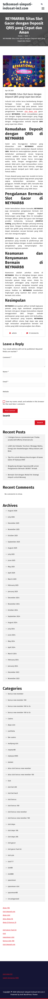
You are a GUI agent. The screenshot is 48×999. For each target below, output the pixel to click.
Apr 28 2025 (9, 91)
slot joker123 (7, 974)
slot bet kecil (13, 793)
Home (20, 36)
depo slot (11, 725)
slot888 (11, 874)
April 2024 (11, 647)
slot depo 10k (13, 830)
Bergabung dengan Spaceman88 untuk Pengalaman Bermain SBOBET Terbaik (23, 467)
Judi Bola (11, 731)
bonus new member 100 (17, 700)
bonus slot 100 (8, 941)
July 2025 (11, 554)
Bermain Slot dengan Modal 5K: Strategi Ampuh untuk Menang (23, 476)
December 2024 (13, 598)
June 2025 (11, 560)
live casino (12, 737)
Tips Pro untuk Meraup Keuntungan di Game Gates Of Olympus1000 (25, 458)
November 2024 (14, 604)
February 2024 (13, 660)
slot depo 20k (13, 837)
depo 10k (6, 908)
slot (4, 934)
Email (5, 382)
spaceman (12, 880)
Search (6, 415)
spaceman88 (13, 893)
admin (14, 333)
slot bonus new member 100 (19, 818)
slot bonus (12, 799)
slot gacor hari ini (14, 849)
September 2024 (14, 616)
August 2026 (12, 511)
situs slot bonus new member (19, 768)
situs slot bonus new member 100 (21, 775)
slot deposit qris (9, 912)
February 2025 (13, 585)
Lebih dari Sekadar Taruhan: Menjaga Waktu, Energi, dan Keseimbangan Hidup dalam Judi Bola (25, 448)
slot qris (11, 855)
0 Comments (34, 333)
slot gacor (12, 843)
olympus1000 (13, 756)
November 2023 (13, 678)
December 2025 (13, 523)
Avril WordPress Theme (29, 995)
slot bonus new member (17, 812)
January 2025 (13, 591)
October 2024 (13, 610)
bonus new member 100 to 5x (19, 712)
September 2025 (14, 542)
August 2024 (12, 622)
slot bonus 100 (13, 806)
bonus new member (15, 694)
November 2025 (13, 529)
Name (6, 372)
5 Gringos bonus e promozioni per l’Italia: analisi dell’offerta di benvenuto (24, 438)
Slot (26, 36)
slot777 (11, 862)
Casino (10, 719)
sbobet (10, 762)
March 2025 (12, 579)
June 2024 (11, 635)
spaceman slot (13, 886)
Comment (7, 357)
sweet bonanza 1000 (11, 978)
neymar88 (12, 750)
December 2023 (13, 672)
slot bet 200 (12, 787)
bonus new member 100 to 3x (19, 706)
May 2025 (11, 567)
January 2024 (13, 666)
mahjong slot (13, 743)
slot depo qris (31, 111)
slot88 (10, 868)
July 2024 (11, 629)
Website (6, 392)
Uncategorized (13, 899)
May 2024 (11, 641)
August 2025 (12, 548)
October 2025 (13, 536)
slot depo (11, 824)
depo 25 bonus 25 (9, 922)
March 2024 (12, 654)
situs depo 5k (8, 919)
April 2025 (11, 573)
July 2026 (11, 517)
